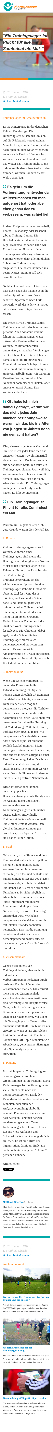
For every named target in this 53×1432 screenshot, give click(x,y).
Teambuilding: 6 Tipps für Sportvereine (24, 1398)
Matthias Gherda (18, 1202)
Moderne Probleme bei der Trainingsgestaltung (17, 1349)
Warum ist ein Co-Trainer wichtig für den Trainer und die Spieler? (26, 1298)
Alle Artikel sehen (18, 101)
